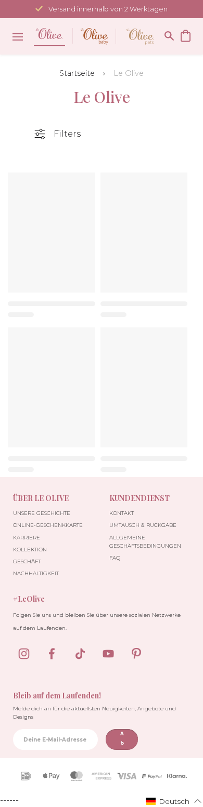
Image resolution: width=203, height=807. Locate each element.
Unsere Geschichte (41, 513)
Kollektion (30, 549)
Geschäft (27, 561)
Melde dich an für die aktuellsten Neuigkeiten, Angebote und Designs (94, 712)
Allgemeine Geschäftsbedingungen (145, 541)
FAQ (114, 557)
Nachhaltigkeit (36, 573)
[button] (174, 801)
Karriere (26, 537)
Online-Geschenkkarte (48, 525)
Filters (67, 134)
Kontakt (121, 513)
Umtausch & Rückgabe (142, 525)
